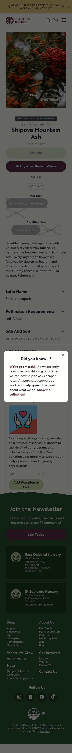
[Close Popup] (63, 354)
